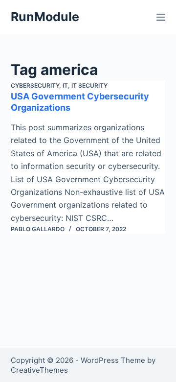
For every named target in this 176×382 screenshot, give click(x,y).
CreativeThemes (39, 370)
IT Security (89, 85)
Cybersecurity (35, 85)
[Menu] (160, 17)
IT (65, 85)
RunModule (45, 16)
